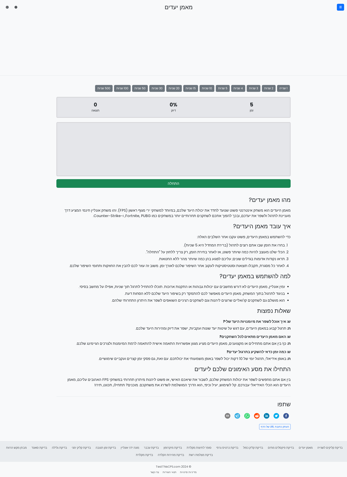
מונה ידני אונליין (130, 448)
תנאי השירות (169, 472)
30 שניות (157, 88)
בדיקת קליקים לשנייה (330, 448)
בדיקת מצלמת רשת (201, 455)
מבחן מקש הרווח (16, 448)
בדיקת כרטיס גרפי (227, 448)
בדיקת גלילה (59, 448)
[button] (16, 7)
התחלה (173, 183)
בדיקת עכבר (151, 448)
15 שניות (191, 88)
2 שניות (268, 88)
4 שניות (238, 88)
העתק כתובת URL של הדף (275, 426)
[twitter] (276, 416)
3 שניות (253, 88)
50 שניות (139, 88)
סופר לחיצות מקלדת (199, 448)
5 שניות (222, 88)
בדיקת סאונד (39, 448)
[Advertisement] (173, 48)
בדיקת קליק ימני (81, 448)
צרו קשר (154, 472)
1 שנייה (283, 88)
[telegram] (237, 416)
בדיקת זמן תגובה (106, 448)
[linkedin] (266, 416)
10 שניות (207, 88)
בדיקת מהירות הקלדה (171, 455)
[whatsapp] (247, 416)
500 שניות (103, 88)
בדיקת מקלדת (144, 455)
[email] (227, 416)
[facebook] (286, 416)
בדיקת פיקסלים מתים (281, 448)
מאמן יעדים (306, 448)
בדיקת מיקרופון (173, 448)
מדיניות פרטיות (188, 472)
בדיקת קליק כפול (253, 448)
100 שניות (122, 88)
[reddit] (256, 416)
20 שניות (174, 88)
